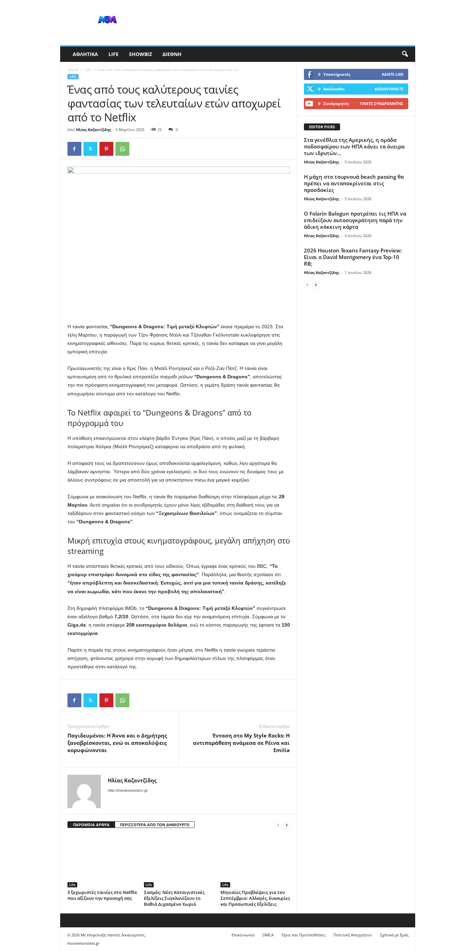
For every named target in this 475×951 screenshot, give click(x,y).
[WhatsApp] (122, 149)
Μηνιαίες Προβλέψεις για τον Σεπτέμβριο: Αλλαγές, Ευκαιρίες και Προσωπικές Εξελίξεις (255, 898)
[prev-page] (278, 825)
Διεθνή (172, 54)
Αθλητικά (85, 54)
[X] (90, 149)
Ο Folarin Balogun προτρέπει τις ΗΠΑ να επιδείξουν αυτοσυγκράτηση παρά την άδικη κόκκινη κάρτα (355, 220)
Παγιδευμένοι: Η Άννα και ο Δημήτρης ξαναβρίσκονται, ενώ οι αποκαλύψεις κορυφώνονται (117, 742)
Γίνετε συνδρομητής (381, 103)
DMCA (268, 934)
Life (113, 54)
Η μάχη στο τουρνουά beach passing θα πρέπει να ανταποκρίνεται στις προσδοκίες (354, 183)
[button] (404, 54)
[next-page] (286, 825)
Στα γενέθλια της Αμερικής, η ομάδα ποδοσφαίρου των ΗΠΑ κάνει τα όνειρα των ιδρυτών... (354, 146)
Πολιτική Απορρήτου (352, 934)
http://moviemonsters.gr (128, 790)
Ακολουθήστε (389, 88)
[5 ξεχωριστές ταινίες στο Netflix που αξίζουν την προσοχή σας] (102, 861)
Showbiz (140, 54)
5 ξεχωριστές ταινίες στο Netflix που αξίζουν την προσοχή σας (102, 895)
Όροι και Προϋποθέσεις (303, 934)
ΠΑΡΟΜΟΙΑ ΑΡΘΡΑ (91, 824)
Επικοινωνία (243, 934)
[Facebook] (74, 149)
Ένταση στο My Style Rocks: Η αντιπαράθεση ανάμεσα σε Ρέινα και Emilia (241, 742)
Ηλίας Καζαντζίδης (93, 129)
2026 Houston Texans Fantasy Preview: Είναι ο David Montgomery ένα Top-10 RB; (353, 257)
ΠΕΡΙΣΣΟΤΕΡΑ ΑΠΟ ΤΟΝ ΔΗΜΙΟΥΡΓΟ (155, 824)
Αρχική (72, 69)
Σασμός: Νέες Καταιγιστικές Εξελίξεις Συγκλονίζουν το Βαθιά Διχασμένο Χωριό (174, 898)
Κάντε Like (392, 74)
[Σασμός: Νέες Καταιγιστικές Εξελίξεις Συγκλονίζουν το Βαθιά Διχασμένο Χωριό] (179, 861)
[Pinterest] (106, 149)
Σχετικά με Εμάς (394, 934)
